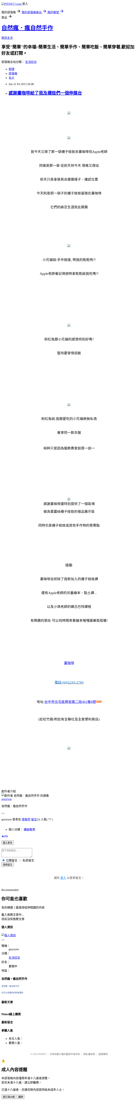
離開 (20, 1097)
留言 (34, 819)
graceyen (6, 799)
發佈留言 (7, 864)
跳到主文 (7, 37)
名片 (11, 77)
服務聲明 (103, 1054)
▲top (4, 835)
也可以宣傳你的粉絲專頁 (12, 993)
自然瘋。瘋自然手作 (10, 986)
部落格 (13, 73)
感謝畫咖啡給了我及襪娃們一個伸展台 (45, 93)
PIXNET (42, 1054)
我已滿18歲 (9, 1097)
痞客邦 (26, 819)
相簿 (11, 69)
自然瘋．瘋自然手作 (27, 28)
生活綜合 (31, 61)
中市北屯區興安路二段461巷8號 (70, 702)
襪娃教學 (29, 829)
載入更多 (7, 842)
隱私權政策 (89, 1054)
